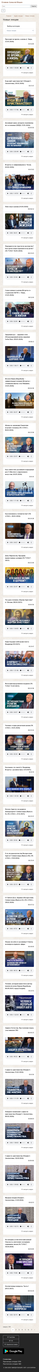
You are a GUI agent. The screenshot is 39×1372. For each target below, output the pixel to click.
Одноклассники (12, 1344)
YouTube (12, 1337)
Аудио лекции (18, 16)
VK (11, 1341)
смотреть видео (28, 72)
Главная (8, 16)
